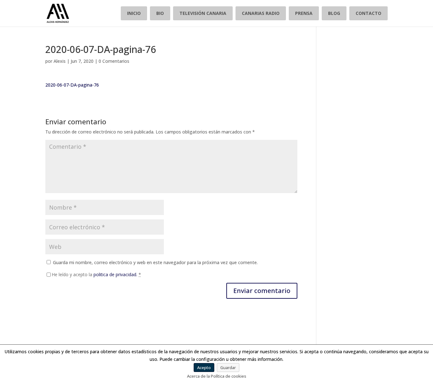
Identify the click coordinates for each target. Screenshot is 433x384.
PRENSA (304, 13)
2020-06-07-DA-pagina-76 (72, 85)
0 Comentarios (114, 61)
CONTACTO (368, 13)
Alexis (60, 61)
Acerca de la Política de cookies (216, 376)
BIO (160, 13)
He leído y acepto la (96, 274)
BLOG (334, 13)
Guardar (228, 367)
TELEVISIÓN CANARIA (202, 13)
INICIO (134, 13)
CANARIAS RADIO (261, 13)
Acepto (204, 367)
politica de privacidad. (115, 274)
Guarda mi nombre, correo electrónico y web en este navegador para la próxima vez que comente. (155, 262)
